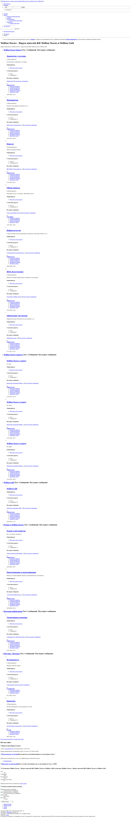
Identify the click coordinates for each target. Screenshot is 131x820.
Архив (5, 807)
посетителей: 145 (9, 748)
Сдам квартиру (10, 684)
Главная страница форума (13, 16)
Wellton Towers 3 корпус (16, 443)
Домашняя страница (15, 90)
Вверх (5, 808)
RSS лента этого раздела (16, 68)
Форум (5, 15)
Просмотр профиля (15, 86)
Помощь (6, 5)
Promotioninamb (8, 761)
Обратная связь (8, 804)
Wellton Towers (7, 805)
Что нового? (7, 26)
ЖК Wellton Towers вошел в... (14, 169)
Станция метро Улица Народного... (16, 252)
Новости (10, 144)
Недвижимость (13, 660)
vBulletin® (9, 812)
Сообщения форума (15, 88)
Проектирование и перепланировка (21, 572)
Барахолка (11, 701)
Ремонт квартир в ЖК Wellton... (15, 553)
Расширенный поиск (9, 31)
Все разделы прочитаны (16, 20)
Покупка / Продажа (12, 654)
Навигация (9, 22)
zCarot (7, 815)
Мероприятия (12, 100)
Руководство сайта (14, 23)
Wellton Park (10, 81)
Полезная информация (13, 611)
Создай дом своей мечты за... (14, 594)
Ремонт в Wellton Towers (14, 525)
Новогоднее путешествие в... (14, 125)
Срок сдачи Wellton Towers (13, 213)
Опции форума (10, 19)
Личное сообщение (15, 89)
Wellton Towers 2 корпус (16, 402)
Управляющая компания (17, 617)
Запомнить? (8, 9)
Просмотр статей (14, 92)
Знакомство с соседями (16, 56)
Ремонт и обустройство (16, 531)
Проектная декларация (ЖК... (14, 508)
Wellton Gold (9, 482)
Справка (9, 18)
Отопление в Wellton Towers (14, 296)
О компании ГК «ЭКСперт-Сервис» (16, 637)
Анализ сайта (23, 783)
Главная (6, 13)
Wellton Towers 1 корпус (16, 361)
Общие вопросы (13, 188)
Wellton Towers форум (13, 50)
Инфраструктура (14, 230)
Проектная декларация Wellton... (15, 383)
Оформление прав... (12, 338)
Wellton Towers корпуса (13, 355)
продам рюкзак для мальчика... (15, 726)
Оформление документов (17, 316)
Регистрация (7, 3)
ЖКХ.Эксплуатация (15, 272)
